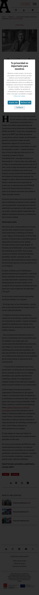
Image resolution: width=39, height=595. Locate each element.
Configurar (19, 107)
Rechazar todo (26, 102)
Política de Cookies (19, 96)
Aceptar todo (13, 102)
